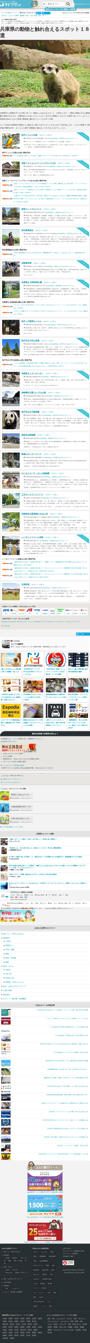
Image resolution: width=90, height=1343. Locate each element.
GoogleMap (53, 138)
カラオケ (69, 1318)
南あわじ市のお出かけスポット (67, 166)
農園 (76, 1321)
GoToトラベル (38, 1265)
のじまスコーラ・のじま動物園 (35, 473)
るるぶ (68, 613)
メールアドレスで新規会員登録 (13, 765)
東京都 (44, 1288)
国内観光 (42, 1256)
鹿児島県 (5, 1338)
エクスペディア (74, 622)
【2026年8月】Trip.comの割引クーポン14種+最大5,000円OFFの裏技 (66, 1061)
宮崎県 (34, 1335)
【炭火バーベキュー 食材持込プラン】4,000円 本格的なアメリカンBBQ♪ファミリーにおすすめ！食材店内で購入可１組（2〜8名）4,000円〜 (50, 191)
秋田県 (28, 1318)
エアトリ (63, 622)
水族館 (76, 1327)
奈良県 (16, 1330)
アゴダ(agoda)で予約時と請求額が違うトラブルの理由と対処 (68, 1027)
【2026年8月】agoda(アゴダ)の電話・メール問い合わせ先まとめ (67, 1086)
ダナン (49, 1301)
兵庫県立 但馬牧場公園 (31, 282)
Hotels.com (9, 978)
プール (50, 1324)
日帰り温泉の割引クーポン (20, 818)
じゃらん (21, 613)
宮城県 (22, 1318)
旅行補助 (52, 1256)
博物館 (55, 1327)
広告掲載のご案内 (68, 1256)
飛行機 (50, 1283)
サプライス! (53, 622)
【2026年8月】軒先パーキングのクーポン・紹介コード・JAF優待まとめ (65, 1120)
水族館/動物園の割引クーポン (21, 807)
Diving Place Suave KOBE (19, 887)
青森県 (10, 1318)
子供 (31, 15)
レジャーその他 (68, 1330)
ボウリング (81, 1318)
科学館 (85, 1324)
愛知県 (22, 1327)
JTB (29, 613)
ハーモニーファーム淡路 (32, 537)
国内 (27, 15)
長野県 (5, 1327)
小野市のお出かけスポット (60, 588)
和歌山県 (23, 1330)
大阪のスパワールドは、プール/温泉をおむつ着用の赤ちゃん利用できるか (64, 1103)
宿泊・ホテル (8, 966)
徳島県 (22, 1332)
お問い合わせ (66, 1248)
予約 (51, 1274)
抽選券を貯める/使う (9, 741)
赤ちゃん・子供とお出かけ (13, 934)
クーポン (44, 1252)
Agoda (7, 970)
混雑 (50, 1306)
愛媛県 (34, 1332)
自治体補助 (43, 1261)
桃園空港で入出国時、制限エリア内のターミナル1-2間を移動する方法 (66, 1078)
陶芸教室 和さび (16, 850)
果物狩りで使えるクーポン (20, 795)
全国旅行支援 (46, 1279)
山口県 (16, 1332)
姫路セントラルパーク (31, 209)
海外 (53, 1265)
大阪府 (5, 1330)
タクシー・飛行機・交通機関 (14, 999)
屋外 (39, 15)
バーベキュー (64, 1321)
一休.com (13, 613)
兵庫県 (16, 15)
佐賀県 (10, 1335)
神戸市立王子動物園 (30, 412)
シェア (39, 13)
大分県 (28, 1335)
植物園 (82, 1327)
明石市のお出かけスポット (75, 233)
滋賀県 (34, 1327)
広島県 (10, 1332)
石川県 (24, 1324)
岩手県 (16, 1318)
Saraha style (15, 876)
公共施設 (78, 1330)
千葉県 (28, 1321)
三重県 (28, 1327)
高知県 (40, 1332)
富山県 (18, 1324)
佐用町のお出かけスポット (62, 457)
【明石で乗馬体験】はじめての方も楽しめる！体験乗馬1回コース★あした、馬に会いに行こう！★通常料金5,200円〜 (49, 254)
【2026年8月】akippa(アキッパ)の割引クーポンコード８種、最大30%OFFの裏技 (62, 1010)
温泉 (49, 1318)
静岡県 (35, 1306)
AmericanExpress (39, 1301)
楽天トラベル (61, 613)
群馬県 (16, 1321)
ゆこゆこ (84, 613)
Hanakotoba (14, 859)
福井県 (30, 1324)
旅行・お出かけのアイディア (14, 986)
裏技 (34, 1297)
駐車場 (42, 1283)
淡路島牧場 (26, 263)
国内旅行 (6, 938)
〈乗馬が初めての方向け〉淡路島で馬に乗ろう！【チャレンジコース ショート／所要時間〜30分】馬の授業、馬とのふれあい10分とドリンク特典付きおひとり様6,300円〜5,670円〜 (50, 569)
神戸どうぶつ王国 (29, 135)
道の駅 (84, 1330)
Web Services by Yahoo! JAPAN (74, 1272)
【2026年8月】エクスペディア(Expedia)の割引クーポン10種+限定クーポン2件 (63, 1154)
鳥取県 (30, 1330)
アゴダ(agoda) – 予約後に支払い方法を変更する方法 (71, 1035)
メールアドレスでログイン (11, 782)
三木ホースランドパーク (32, 494)
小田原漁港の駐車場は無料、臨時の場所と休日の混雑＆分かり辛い (67, 1095)
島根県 (35, 1330)
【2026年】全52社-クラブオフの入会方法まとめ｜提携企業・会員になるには (63, 1044)
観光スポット (77, 1324)
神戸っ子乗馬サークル (31, 321)
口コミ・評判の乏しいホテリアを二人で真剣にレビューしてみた (67, 1018)
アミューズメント (53, 1321)
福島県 (40, 1318)
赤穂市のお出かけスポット (70, 517)
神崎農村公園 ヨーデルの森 (33, 392)
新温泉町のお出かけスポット (65, 286)
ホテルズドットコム (26, 622)
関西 (7, 954)
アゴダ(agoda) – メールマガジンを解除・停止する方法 (71, 1052)
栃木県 (10, 1321)
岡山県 (5, 1332)
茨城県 (5, 1321)
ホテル (35, 1252)
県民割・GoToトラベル (14, 982)
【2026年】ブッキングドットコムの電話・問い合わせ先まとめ (68, 1111)
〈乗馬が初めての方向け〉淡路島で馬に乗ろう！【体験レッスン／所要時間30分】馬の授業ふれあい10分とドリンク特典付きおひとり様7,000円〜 (50, 563)
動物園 (22, 15)
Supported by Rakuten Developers (73, 1270)
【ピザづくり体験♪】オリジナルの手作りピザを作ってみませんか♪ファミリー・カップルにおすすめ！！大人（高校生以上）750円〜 (50, 312)
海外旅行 (6, 995)
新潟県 (12, 1324)
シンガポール (15, 1288)
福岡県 (5, 1335)
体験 (69, 1324)
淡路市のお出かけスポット (60, 477)
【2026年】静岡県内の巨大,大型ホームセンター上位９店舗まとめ (67, 1128)
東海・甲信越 (10, 958)
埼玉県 (22, 1321)
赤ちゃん (36, 1274)
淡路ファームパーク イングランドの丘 (38, 163)
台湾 (6, 1288)
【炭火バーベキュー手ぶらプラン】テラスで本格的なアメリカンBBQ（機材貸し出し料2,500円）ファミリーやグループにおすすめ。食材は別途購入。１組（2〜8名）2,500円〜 (50, 185)
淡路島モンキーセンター (32, 373)
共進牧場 (25, 584)
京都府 (40, 1327)
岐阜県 (10, 1327)
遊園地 (50, 1330)
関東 (7, 962)
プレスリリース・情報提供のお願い (73, 1251)
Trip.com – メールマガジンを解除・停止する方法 (72, 1145)
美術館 (50, 1327)
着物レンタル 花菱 (16, 870)
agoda (5, 622)
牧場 (72, 1321)
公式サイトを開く (45, 135)
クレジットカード (39, 1292)
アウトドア (62, 1324)
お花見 (8, 941)
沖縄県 (12, 1338)
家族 (35, 15)
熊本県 (22, 1335)
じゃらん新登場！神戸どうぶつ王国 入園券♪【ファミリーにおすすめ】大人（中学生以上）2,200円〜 (45, 156)
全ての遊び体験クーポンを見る (12, 827)
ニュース (36, 1288)
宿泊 (35, 1256)
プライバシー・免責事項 (70, 1253)
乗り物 (50, 1332)
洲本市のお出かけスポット (59, 377)
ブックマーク (47, 13)
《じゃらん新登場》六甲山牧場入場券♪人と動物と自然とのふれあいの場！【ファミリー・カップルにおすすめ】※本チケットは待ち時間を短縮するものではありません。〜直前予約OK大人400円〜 (50, 364)
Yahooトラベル (77, 613)
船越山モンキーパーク (31, 454)
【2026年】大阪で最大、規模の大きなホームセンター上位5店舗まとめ (65, 1137)
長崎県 (16, 1335)
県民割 (44, 1274)
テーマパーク (57, 1330)
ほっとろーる (15, 841)
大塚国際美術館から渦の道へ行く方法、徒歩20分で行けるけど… (67, 1069)
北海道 (5, 1318)
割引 (52, 1252)
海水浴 (55, 1324)
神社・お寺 (62, 1327)
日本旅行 (52, 613)
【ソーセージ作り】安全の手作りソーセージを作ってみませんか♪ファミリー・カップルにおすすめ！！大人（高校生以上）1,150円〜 (50, 306)
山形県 (34, 1318)
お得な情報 (7, 990)
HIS (6, 613)
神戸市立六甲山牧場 (30, 340)
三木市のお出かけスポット (59, 498)
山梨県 (35, 1324)
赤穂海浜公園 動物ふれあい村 (34, 514)
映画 (75, 1318)
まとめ (10, 15)
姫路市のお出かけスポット (64, 212)
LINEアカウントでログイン (11, 779)
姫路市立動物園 (28, 435)
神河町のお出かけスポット (62, 396)
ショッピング (60, 1318)
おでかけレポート (82, 4)
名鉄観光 (45, 613)
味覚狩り (8, 945)
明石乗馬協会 (27, 230)
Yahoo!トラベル (41, 622)
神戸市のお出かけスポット (68, 138)
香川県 (28, 1332)
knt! (37, 613)
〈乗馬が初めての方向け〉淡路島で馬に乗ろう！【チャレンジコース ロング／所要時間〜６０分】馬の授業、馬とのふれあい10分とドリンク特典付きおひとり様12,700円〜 (50, 575)
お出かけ (4, 15)
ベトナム (43, 1306)
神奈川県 (45, 1270)
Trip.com (13, 622)
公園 (81, 1321)
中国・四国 (9, 950)
